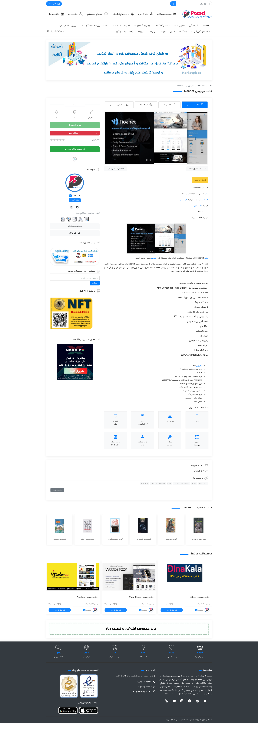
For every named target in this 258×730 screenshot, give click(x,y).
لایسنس (205, 200)
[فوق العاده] (63, 140)
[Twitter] (205, 701)
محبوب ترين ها (168, 31)
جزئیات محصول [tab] (193, 105)
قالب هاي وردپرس (201, 470)
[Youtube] (174, 701)
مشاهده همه (57, 490)
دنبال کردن (75, 200)
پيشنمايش (73, 133)
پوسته (170, 483)
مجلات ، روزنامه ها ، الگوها (96, 25)
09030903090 (60, 31)
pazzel (76, 195)
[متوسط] (57, 140)
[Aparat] (197, 701)
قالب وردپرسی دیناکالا (199, 597)
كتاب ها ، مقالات (122, 25)
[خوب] (60, 140)
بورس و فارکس (143, 25)
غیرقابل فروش (75, 125)
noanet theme (203, 483)
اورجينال (194, 483)
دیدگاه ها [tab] (144, 105)
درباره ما (152, 31)
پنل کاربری (143, 14)
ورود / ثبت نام (54, 3)
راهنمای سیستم (95, 14)
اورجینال (197, 206)
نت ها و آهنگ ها (162, 25)
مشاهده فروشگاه (75, 226)
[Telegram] (77, 207)
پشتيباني (72, 14)
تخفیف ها (54, 14)
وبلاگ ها (183, 31)
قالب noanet (144, 483)
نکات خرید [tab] (168, 105)
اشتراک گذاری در (115, 168)
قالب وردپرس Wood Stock (141, 597)
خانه (205, 25)
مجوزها (141, 31)
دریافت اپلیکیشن (120, 14)
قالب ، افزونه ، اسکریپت (187, 25)
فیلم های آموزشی (202, 31)
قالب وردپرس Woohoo (87, 597)
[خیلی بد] (51, 140)
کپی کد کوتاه (74, 233)
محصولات (201, 85)
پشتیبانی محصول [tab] (117, 105)
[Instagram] (72, 207)
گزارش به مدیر (200, 180)
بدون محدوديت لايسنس (181, 483)
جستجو (95, 283)
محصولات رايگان (123, 31)
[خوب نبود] (54, 140)
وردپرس (154, 258)
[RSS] (166, 701)
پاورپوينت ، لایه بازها (68, 25)
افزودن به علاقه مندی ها (75, 149)
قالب (203, 188)
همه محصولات (164, 14)
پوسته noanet (160, 483)
